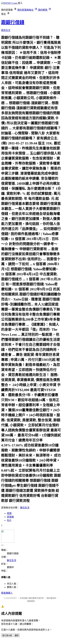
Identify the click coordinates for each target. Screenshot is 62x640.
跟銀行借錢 (12, 22)
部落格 (10, 517)
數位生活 (24, 507)
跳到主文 (5, 30)
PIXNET (13, 598)
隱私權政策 (51, 598)
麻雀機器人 (7, 593)
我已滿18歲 (7, 635)
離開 (16, 635)
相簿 (9, 513)
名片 (9, 520)
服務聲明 (31, 601)
